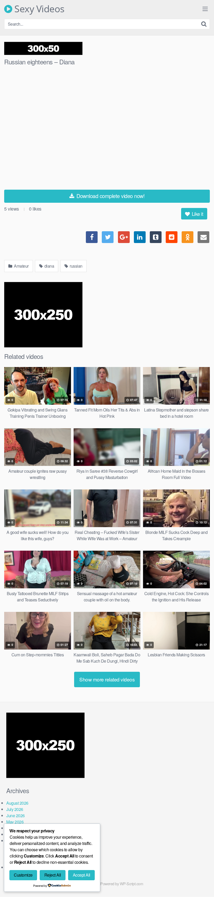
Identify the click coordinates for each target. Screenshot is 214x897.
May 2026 (14, 822)
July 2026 (14, 809)
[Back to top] (199, 880)
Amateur (21, 266)
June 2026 (15, 816)
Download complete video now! (110, 196)
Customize (23, 875)
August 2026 (17, 803)
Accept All (81, 875)
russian (75, 266)
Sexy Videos (38, 9)
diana (48, 266)
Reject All (52, 875)
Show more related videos (107, 679)
